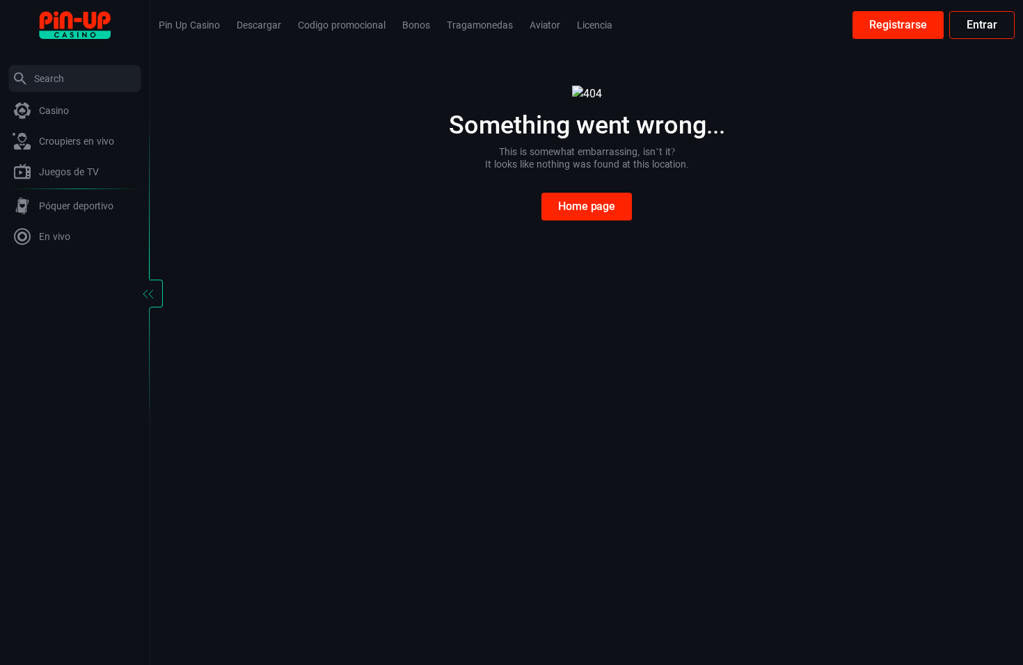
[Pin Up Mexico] (75, 24)
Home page (586, 206)
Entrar (982, 24)
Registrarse (898, 24)
